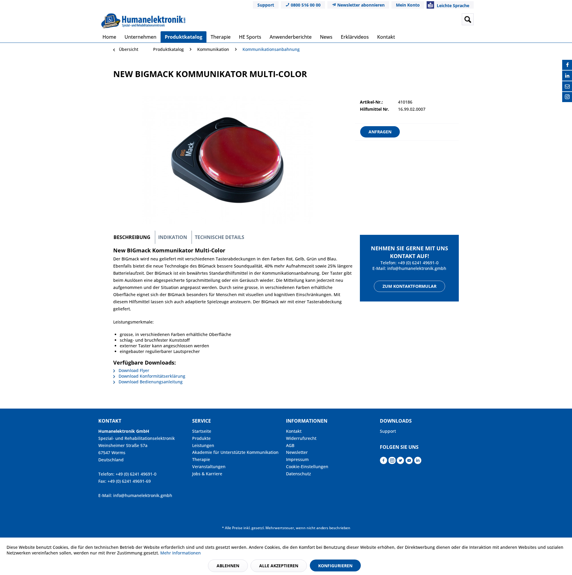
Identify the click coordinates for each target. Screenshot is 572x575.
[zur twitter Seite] (400, 462)
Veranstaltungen (209, 466)
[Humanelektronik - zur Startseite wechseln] (143, 20)
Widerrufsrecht (301, 438)
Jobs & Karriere (207, 473)
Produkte (201, 438)
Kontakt (293, 431)
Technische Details (219, 237)
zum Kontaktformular (409, 286)
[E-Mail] (567, 86)
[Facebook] (567, 65)
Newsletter (297, 452)
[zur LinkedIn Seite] (418, 462)
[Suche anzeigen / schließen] (468, 19)
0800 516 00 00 (305, 5)
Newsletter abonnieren (360, 5)
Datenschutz (298, 473)
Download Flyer (133, 370)
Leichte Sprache (452, 5)
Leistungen (203, 445)
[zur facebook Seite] (383, 462)
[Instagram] (567, 97)
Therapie (201, 459)
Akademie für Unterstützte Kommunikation (235, 452)
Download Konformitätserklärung (151, 376)
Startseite (201, 431)
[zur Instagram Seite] (392, 462)
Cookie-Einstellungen (307, 466)
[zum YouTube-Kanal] (409, 462)
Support (265, 5)
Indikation (172, 237)
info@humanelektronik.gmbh (416, 268)
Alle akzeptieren (278, 565)
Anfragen (380, 132)
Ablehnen (228, 565)
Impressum (297, 459)
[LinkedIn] (567, 75)
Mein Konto (408, 5)
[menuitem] (421, 19)
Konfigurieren (335, 565)
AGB (290, 445)
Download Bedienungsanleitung (150, 382)
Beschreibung (132, 237)
